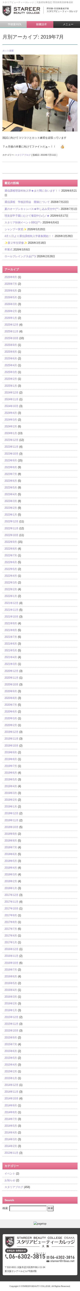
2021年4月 (11, 657)
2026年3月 (11, 304)
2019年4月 (11, 786)
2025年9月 (11, 344)
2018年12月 (11, 813)
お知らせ (10, 1180)
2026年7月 (11, 283)
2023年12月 (11, 439)
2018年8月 (11, 840)
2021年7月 (11, 636)
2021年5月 (11, 650)
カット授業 (8, 50)
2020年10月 (11, 684)
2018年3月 (11, 874)
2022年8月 (11, 548)
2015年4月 (11, 1064)
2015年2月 (11, 1071)
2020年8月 (11, 698)
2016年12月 (11, 949)
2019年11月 (11, 738)
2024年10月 (11, 406)
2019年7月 (11, 765)
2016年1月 (11, 1010)
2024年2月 (11, 426)
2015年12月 (11, 1017)
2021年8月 (11, 630)
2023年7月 (11, 474)
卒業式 (9, 249)
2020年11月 (11, 677)
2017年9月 (11, 915)
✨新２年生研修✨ (16, 242)
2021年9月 (11, 623)
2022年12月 (11, 521)
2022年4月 (11, 575)
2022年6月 (11, 562)
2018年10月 (11, 827)
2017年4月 (11, 935)
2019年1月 (11, 806)
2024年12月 (11, 392)
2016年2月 (11, 1003)
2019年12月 (11, 731)
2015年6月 (11, 1051)
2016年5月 (11, 983)
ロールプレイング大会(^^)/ (20, 256)
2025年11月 (11, 331)
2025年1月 (11, 385)
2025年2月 (11, 378)
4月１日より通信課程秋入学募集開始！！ (29, 236)
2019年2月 (11, 799)
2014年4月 (11, 1132)
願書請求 (41, 24)
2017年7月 (11, 928)
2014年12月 (11, 1084)
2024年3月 (11, 419)
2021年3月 (11, 664)
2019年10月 (11, 745)
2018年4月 (11, 867)
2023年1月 (11, 514)
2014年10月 (11, 1098)
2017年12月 (11, 894)
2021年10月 (11, 616)
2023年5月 (11, 487)
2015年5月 (11, 1057)
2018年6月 (11, 854)
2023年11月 (11, 446)
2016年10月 (11, 962)
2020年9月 (11, 691)
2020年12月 (11, 670)
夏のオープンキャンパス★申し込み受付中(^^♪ (32, 208)
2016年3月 (11, 996)
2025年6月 (11, 358)
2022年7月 (11, 555)
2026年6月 (11, 290)
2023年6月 (11, 480)
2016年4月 (11, 989)
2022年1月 (11, 596)
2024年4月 (11, 412)
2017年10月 (11, 908)
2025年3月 (11, 372)
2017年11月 (11, 901)
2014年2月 (11, 1146)
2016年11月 (11, 955)
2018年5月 (11, 860)
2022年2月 (11, 589)
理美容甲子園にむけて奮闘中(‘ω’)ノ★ (27, 215)
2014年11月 (11, 1091)
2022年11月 (11, 528)
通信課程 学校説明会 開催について (27, 202)
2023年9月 (11, 460)
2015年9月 (11, 1037)
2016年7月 (11, 969)
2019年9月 (11, 752)
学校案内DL (14, 24)
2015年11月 (11, 1023)
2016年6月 (11, 976)
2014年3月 (11, 1139)
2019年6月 (11, 772)
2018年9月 (11, 833)
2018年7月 (11, 847)
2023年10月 (11, 453)
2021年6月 (11, 643)
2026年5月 (11, 297)
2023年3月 (11, 501)
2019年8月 (11, 759)
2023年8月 (11, 467)
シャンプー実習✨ (15, 229)
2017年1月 (11, 942)
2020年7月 (11, 704)
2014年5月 (11, 1125)
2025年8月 (11, 351)
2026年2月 (11, 311)
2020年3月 (11, 718)
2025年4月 (11, 365)
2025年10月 (11, 338)
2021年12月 (11, 603)
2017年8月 (11, 922)
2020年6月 (11, 711)
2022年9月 (11, 541)
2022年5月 (11, 569)
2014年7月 (11, 1119)
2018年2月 (11, 881)
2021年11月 (11, 609)
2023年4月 (11, 494)
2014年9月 (11, 1105)
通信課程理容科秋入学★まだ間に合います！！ (33, 190)
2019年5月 (11, 779)
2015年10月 (11, 1030)
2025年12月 (11, 324)
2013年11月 (11, 1152)
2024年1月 (11, 433)
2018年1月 (11, 888)
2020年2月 (11, 725)
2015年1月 (11, 1078)
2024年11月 (11, 399)
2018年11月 (11, 820)
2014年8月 (11, 1112)
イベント (10, 1173)
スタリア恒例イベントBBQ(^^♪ (23, 222)
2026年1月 (11, 317)
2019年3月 (11, 793)
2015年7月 (11, 1044)
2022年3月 (11, 582)
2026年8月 (11, 277)
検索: (5, 1208)
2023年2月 (11, 507)
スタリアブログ (23, 155)
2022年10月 (11, 535)
